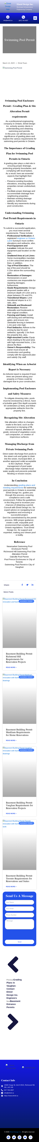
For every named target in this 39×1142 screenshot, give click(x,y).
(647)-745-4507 (23, 20)
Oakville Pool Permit (19, 557)
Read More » (11, 667)
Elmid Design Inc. (16, 1132)
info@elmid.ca (7, 20)
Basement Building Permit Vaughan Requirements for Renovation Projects (19, 805)
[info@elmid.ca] (7, 17)
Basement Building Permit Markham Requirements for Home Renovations (19, 732)
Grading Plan (20, 106)
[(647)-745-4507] (23, 17)
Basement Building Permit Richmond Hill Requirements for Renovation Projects (19, 657)
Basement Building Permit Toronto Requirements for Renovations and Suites (19, 878)
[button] (35, 18)
